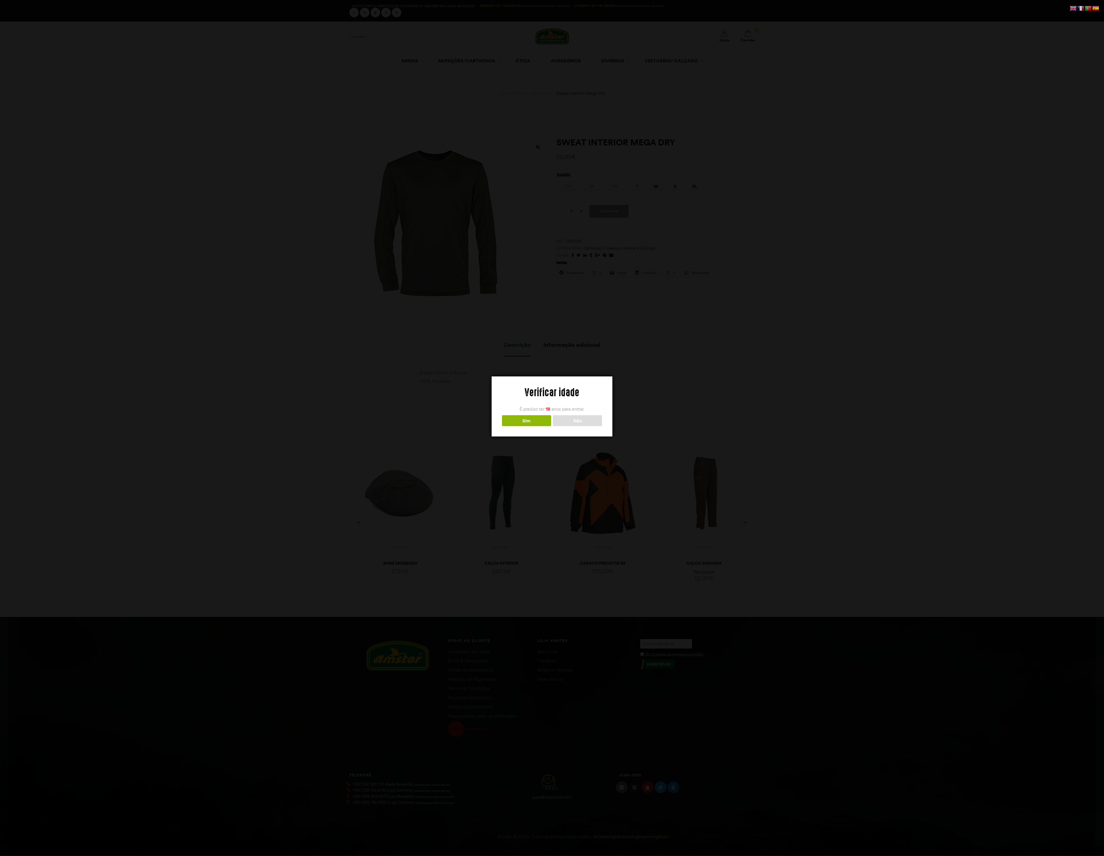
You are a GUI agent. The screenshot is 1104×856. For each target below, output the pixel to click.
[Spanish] (1096, 8)
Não (577, 421)
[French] (1081, 8)
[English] (1073, 8)
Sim (526, 421)
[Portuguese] (1088, 8)
